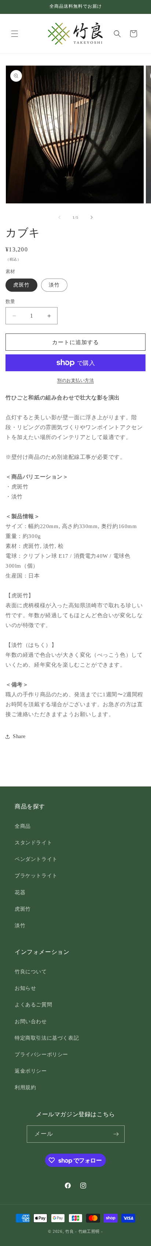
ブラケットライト (36, 875)
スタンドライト (33, 842)
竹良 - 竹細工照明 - (84, 1231)
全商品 (23, 826)
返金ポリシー (31, 1071)
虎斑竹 (21, 285)
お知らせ (25, 988)
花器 (20, 892)
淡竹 (54, 285)
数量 (10, 301)
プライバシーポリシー (41, 1054)
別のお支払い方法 (75, 380)
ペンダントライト (36, 859)
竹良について (31, 971)
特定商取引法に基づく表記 (47, 1038)
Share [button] (19, 736)
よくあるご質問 (33, 1004)
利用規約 (25, 1087)
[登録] (116, 1134)
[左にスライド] (59, 217)
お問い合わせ (31, 1021)
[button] (15, 34)
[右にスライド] (92, 217)
